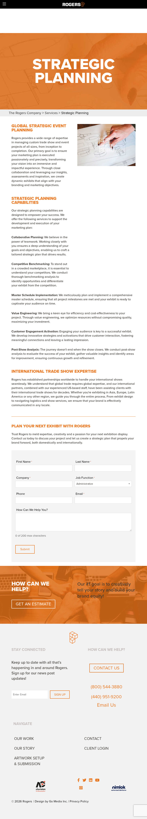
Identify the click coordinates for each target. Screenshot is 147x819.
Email (80, 494)
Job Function (85, 478)
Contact (92, 738)
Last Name (83, 462)
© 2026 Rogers (21, 801)
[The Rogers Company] (74, 4)
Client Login (96, 748)
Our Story (24, 748)
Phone (20, 494)
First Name (24, 462)
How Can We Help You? (32, 510)
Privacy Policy (79, 801)
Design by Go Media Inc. (51, 801)
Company (23, 478)
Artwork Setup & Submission (29, 761)
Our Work (24, 738)
